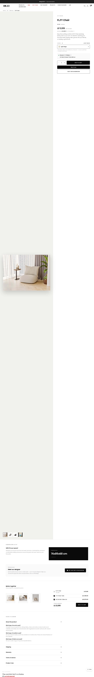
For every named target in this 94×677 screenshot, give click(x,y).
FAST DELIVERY (43, 5)
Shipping (34, 647)
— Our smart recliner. (48, 1)
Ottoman (11, 10)
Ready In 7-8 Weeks (65, 55)
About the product (34, 622)
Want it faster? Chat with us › (68, 57)
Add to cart (78, 62)
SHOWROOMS (22, 7)
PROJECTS (52, 5)
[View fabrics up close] (62, 43)
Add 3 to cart (82, 605)
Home (4, 10)
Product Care (34, 663)
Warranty (34, 652)
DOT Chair (35, 5)
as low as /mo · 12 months (65, 31)
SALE (29, 5)
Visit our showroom (73, 71)
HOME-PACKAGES (62, 5)
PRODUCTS (21, 5)
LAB (70, 5)
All (7, 10)
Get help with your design (76, 570)
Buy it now (73, 67)
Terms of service (34, 658)
